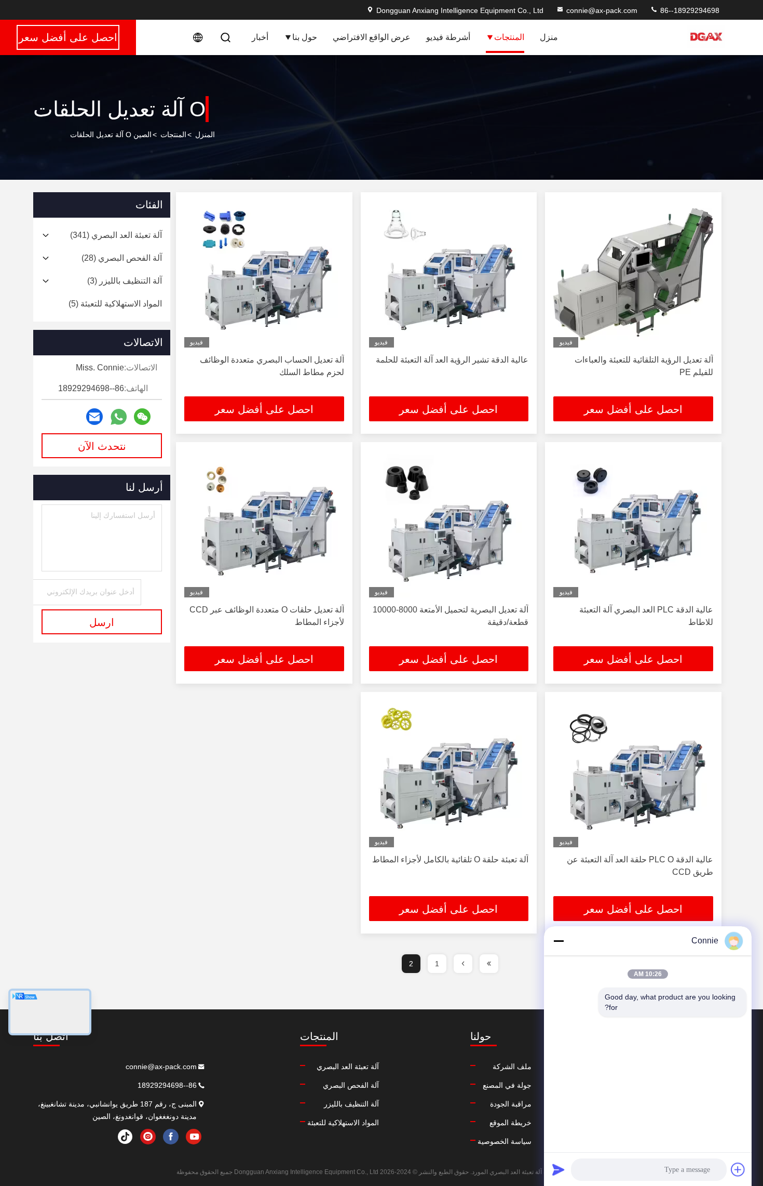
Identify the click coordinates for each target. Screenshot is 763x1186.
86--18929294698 (688, 10)
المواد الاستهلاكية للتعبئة (343, 1122)
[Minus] (558, 941)
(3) (124, 280)
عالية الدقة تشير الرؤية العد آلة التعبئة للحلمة (452, 359)
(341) (116, 235)
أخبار (260, 37)
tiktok (125, 1136)
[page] (489, 963)
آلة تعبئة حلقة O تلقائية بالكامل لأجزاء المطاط (450, 859)
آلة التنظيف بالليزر (351, 1104)
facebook (171, 1136)
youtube (193, 1136)
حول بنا (304, 37)
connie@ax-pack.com (601, 10)
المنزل (205, 134)
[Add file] (738, 1169)
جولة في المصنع (507, 1085)
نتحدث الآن (102, 446)
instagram (148, 1136)
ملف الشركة (512, 1066)
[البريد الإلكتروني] (94, 416)
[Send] (558, 1169)
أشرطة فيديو (448, 37)
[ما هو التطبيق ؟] (118, 417)
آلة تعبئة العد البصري (348, 1066)
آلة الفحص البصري (351, 1085)
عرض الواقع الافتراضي (372, 37)
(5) (115, 303)
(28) (121, 258)
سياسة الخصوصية (505, 1141)
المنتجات (509, 37)
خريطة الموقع (510, 1122)
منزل (549, 37)
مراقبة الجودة (511, 1104)
